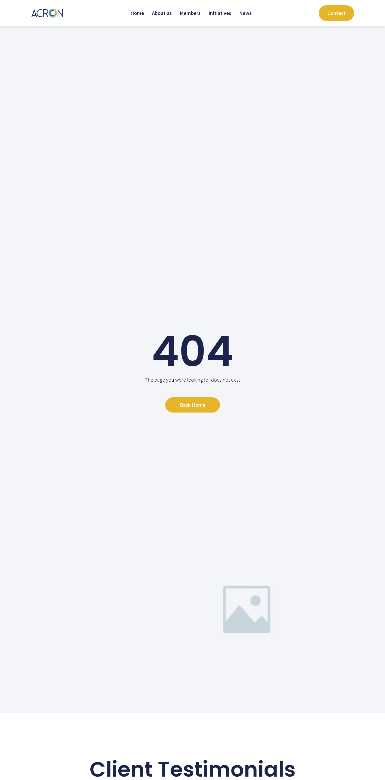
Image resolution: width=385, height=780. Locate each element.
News (245, 13)
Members (190, 13)
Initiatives (219, 13)
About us (162, 13)
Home (137, 13)
